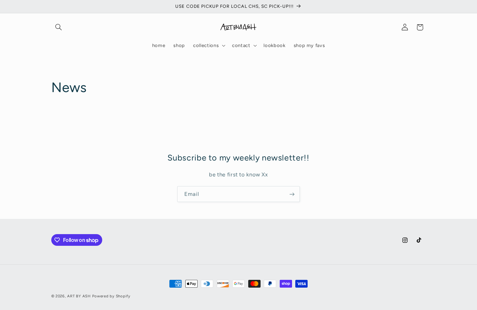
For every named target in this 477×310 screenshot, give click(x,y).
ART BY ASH (79, 296)
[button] (58, 27)
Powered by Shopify (111, 296)
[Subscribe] (292, 194)
